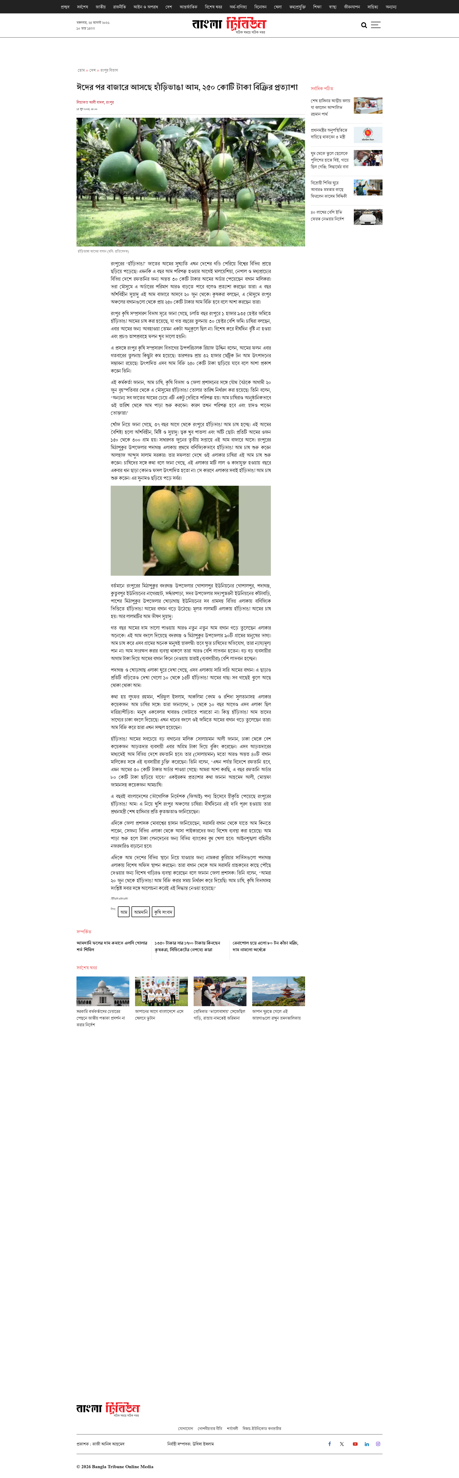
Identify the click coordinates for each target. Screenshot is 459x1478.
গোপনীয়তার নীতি (210, 1428)
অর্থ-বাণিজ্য (238, 7)
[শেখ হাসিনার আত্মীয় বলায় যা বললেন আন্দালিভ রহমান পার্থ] (346, 110)
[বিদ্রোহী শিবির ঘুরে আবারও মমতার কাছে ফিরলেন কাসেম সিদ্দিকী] (346, 192)
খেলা (278, 7)
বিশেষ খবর (213, 7)
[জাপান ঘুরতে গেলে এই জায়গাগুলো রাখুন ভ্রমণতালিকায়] (278, 1003)
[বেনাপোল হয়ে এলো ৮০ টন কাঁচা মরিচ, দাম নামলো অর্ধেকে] (269, 948)
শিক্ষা (317, 7)
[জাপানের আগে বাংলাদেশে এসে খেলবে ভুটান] (161, 1003)
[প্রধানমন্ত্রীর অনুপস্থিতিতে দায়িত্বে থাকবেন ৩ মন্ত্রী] (346, 136)
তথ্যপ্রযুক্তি (297, 7)
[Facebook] (329, 1444)
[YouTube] (355, 1444)
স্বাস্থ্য (332, 7)
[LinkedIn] (366, 1444)
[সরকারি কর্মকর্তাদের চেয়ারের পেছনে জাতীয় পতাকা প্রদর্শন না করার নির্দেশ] (102, 1003)
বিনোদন (260, 7)
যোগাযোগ (185, 1428)
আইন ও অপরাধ (145, 7)
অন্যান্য (391, 7)
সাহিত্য (372, 7)
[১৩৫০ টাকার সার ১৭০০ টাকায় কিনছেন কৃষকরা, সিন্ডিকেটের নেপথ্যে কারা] (191, 948)
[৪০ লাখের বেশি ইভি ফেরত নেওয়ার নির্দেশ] (346, 217)
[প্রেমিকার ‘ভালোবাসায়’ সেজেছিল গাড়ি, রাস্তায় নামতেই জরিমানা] (220, 1003)
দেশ (168, 7)
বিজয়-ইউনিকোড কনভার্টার (262, 1428)
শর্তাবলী (232, 1428)
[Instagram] (378, 1444)
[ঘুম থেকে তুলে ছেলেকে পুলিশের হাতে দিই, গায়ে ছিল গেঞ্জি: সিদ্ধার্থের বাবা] (346, 163)
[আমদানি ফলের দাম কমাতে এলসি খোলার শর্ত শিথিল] (112, 948)
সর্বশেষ (82, 7)
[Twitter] (342, 1444)
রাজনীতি (119, 7)
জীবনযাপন (352, 7)
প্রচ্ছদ (65, 7)
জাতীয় (100, 7)
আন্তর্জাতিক (188, 7)
